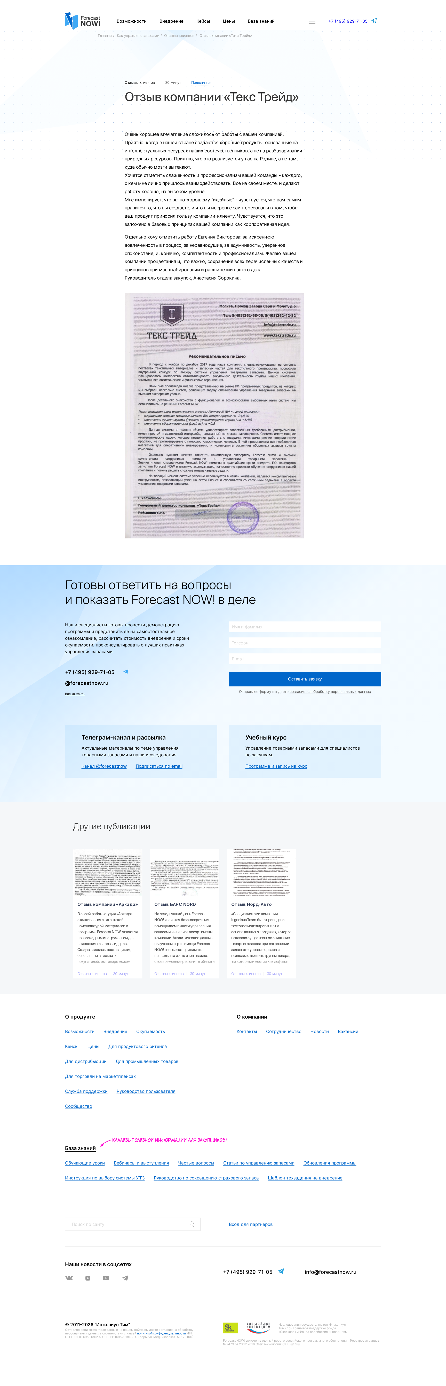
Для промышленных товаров (147, 1061)
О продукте (80, 1017)
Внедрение (172, 21)
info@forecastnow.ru (330, 1272)
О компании (252, 1017)
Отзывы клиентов (179, 35)
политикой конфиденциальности (161, 1333)
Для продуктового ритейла (137, 1046)
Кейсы (203, 21)
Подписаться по (159, 766)
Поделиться (201, 82)
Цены (229, 21)
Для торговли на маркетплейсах (100, 1076)
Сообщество (78, 1106)
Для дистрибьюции (86, 1061)
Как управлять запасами (138, 35)
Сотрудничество (283, 1031)
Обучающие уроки (85, 1163)
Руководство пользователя (146, 1091)
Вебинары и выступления (141, 1163)
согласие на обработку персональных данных (330, 691)
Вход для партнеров (251, 1224)
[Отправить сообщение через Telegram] (374, 20)
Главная (105, 35)
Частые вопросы (196, 1163)
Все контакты (75, 694)
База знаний (261, 21)
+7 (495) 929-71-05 (348, 21)
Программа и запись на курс (276, 766)
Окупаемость (150, 1031)
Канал (104, 766)
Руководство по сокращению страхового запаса (206, 1177)
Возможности (132, 21)
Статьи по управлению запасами (258, 1163)
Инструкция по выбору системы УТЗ (105, 1177)
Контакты (247, 1031)
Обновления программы (330, 1163)
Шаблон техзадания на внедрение (305, 1177)
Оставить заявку (305, 679)
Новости (319, 1031)
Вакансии (348, 1031)
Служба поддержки (86, 1091)
